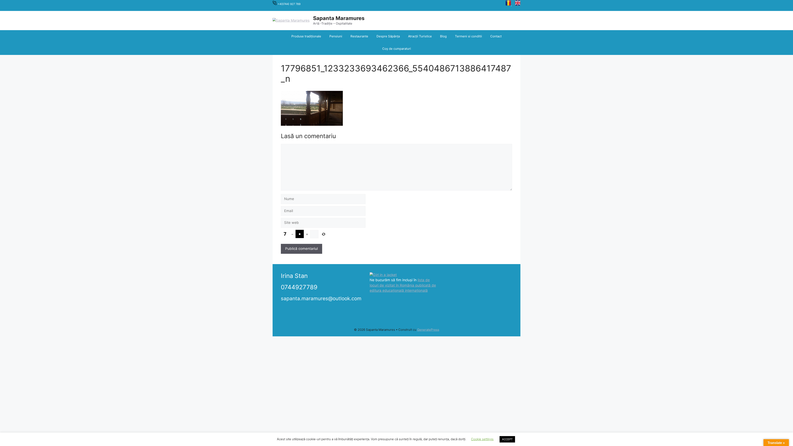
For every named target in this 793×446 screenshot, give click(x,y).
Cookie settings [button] (482, 439)
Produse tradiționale (306, 36)
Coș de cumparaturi (396, 49)
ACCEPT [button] (507, 439)
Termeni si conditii (468, 36)
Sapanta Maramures (338, 18)
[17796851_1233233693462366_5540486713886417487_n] (312, 124)
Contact (496, 36)
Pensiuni (335, 36)
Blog (443, 36)
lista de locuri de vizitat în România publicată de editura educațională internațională (403, 285)
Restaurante (359, 36)
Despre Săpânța (388, 36)
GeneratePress (428, 330)
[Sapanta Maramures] (291, 20)
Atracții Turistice (420, 36)
